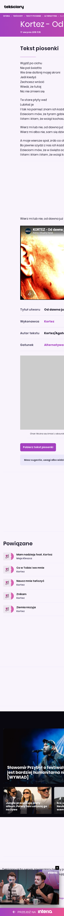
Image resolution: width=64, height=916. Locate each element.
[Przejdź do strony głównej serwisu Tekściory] (14, 6)
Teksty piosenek (33, 16)
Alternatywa (50, 16)
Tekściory (18, 16)
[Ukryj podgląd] (57, 868)
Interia (6, 16)
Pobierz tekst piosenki (38, 447)
